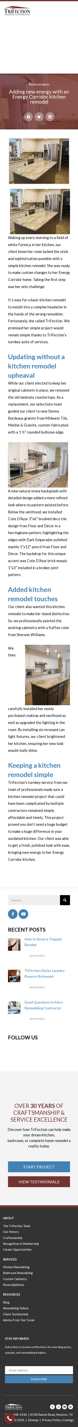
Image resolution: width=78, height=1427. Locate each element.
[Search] (65, 900)
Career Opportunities (17, 1249)
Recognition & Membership (21, 1243)
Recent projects (39, 84)
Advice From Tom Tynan (19, 1320)
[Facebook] (13, 914)
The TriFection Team (16, 1226)
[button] (28, 116)
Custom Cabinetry (15, 1279)
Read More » (38, 955)
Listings (68, 1420)
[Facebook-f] (52, 1406)
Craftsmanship (12, 1238)
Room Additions (13, 1285)
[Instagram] (58, 1406)
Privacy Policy (51, 1420)
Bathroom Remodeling (18, 1273)
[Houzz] (70, 1406)
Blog (6, 1302)
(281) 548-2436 (16, 1414)
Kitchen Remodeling (16, 1267)
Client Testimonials (15, 1314)
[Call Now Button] (9, 1418)
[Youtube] (23, 914)
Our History (11, 1232)
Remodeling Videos (16, 1308)
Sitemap (33, 1420)
